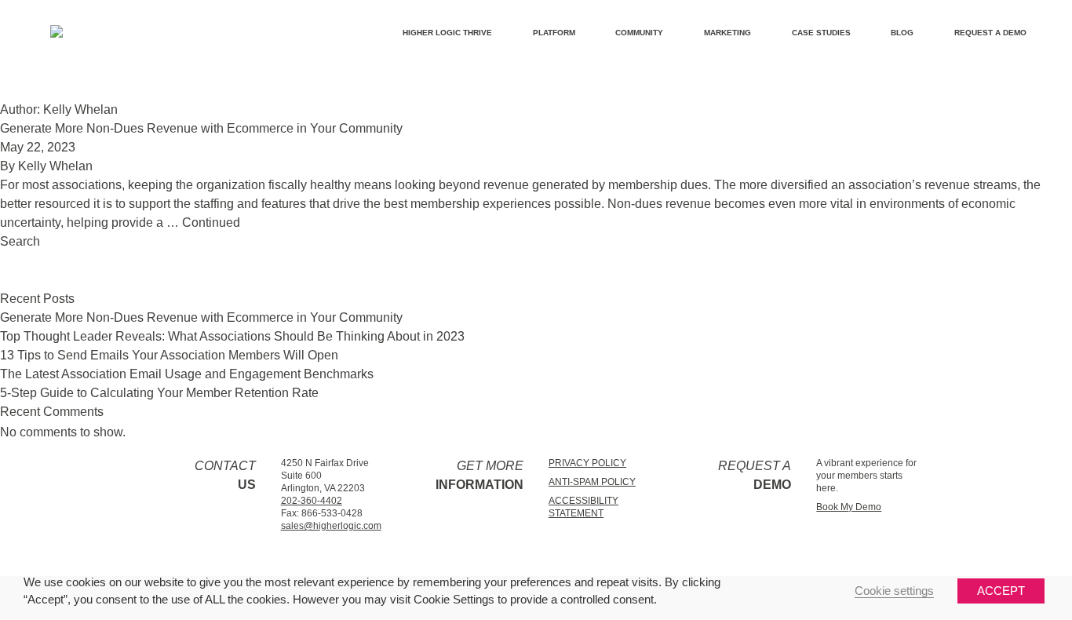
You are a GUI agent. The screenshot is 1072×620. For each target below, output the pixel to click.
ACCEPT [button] (1001, 591)
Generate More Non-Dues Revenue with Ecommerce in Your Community (201, 128)
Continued (211, 222)
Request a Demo (990, 32)
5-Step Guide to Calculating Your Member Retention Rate (159, 392)
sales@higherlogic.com (331, 525)
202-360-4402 (311, 500)
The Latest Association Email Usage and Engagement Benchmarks (187, 374)
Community (639, 32)
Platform (554, 32)
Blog (902, 32)
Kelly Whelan (55, 166)
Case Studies (821, 32)
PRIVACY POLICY (587, 463)
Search (20, 241)
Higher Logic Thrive (447, 32)
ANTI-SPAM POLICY (592, 481)
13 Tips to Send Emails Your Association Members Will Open (169, 355)
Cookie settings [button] (894, 591)
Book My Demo (848, 506)
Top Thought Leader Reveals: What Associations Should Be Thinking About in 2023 (232, 336)
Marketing (727, 32)
